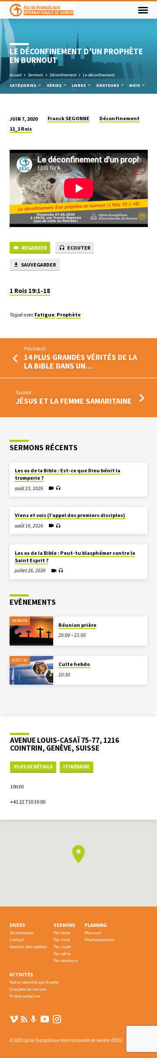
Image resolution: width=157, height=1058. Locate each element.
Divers (17, 925)
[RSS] (24, 1019)
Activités (21, 975)
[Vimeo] (14, 1019)
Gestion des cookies (28, 946)
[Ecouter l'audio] (58, 488)
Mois (135, 85)
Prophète (69, 314)
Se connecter (22, 933)
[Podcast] (33, 1019)
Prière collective (25, 996)
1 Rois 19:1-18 (30, 291)
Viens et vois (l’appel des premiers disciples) (70, 515)
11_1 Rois (21, 128)
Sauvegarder (38, 264)
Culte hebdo (74, 664)
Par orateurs (66, 960)
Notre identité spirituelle (34, 982)
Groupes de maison (28, 989)
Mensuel (93, 933)
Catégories (23, 85)
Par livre (62, 940)
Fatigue (44, 314)
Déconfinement (63, 75)
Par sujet (62, 946)
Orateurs (108, 85)
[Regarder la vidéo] (51, 488)
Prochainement (99, 940)
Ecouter (78, 247)
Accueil (15, 75)
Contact (17, 940)
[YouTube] (45, 1019)
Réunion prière (77, 625)
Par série (62, 953)
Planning (96, 925)
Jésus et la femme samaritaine (74, 401)
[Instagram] (57, 1019)
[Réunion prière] (31, 631)
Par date (62, 933)
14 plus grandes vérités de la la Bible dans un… (80, 361)
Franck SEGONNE (68, 118)
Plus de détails (33, 767)
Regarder (33, 247)
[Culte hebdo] (31, 670)
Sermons (35, 75)
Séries (54, 85)
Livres (79, 85)
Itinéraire (76, 767)
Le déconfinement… (101, 75)
